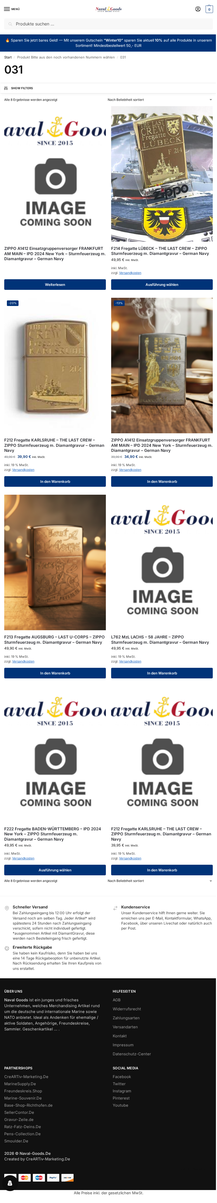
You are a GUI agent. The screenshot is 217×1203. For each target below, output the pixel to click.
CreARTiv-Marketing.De (26, 1076)
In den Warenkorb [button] (55, 481)
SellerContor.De (19, 1112)
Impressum (123, 1045)
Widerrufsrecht (127, 1009)
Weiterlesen (55, 284)
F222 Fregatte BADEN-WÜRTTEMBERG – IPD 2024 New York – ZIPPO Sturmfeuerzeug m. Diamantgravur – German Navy (52, 834)
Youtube (120, 1105)
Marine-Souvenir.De (23, 1098)
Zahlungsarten (126, 1018)
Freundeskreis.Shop (23, 1091)
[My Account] (198, 9)
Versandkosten (130, 273)
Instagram (122, 1091)
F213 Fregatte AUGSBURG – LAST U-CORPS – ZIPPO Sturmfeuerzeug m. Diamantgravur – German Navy (54, 639)
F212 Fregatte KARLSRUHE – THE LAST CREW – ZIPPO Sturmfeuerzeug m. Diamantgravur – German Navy (54, 445)
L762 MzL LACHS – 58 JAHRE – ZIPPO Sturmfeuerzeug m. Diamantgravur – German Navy (160, 639)
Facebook (122, 1076)
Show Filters (22, 88)
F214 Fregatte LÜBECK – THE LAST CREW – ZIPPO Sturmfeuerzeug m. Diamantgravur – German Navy (160, 251)
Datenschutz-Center (132, 1054)
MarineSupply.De (20, 1084)
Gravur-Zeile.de (19, 1119)
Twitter (119, 1084)
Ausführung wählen (162, 284)
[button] (208, 9)
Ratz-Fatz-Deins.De (22, 1126)
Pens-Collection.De (22, 1134)
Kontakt (120, 1036)
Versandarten (125, 1027)
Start (8, 57)
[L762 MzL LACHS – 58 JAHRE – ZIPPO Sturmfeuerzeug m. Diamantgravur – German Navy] (162, 562)
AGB (117, 1000)
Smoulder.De (16, 1141)
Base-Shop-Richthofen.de (28, 1105)
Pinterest (121, 1098)
